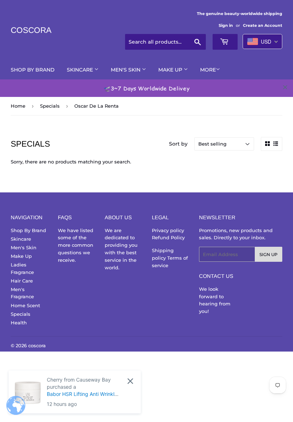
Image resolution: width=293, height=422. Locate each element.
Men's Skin (126, 70)
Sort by (178, 144)
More (208, 70)
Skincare (80, 70)
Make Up (171, 70)
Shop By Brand (33, 70)
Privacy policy (168, 230)
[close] (285, 87)
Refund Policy (168, 237)
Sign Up (268, 254)
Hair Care (22, 281)
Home (18, 106)
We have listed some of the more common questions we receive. (75, 245)
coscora (31, 30)
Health (19, 322)
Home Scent (25, 305)
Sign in (226, 25)
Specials (50, 106)
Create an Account (262, 25)
